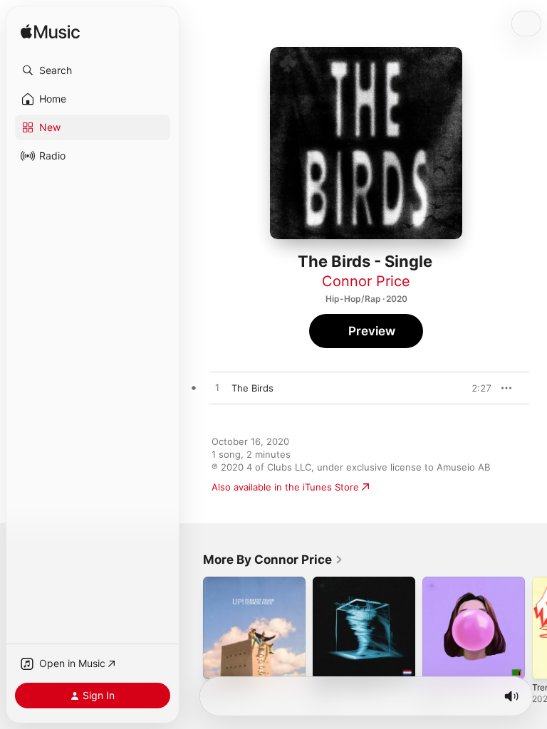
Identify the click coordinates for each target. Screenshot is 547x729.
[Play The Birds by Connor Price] (217, 388)
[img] (50, 32)
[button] (93, 70)
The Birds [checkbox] (252, 388)
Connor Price (366, 281)
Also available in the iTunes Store (285, 487)
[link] (273, 559)
